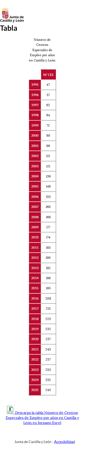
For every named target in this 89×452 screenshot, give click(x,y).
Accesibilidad (64, 442)
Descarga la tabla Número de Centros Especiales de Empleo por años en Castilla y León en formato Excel (42, 418)
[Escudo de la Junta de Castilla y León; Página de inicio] (12, 21)
